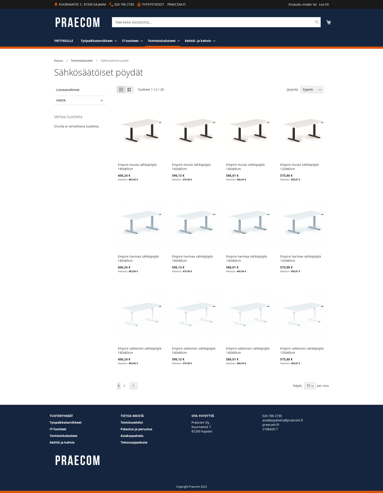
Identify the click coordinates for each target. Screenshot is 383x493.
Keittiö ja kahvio (62, 442)
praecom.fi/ (270, 425)
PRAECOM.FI (176, 4)
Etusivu (58, 60)
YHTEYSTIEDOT (153, 4)
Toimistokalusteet (82, 60)
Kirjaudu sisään (300, 4)
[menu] (191, 41)
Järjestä (292, 89)
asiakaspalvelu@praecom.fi (282, 420)
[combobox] (216, 22)
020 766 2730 (272, 416)
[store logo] (77, 22)
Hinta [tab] (61, 100)
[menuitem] (63, 40)
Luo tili (324, 4)
